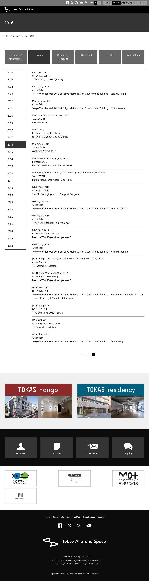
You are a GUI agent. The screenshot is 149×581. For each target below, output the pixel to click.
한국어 (142, 2)
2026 (10, 72)
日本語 (107, 2)
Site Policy (65, 517)
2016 (10, 144)
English (116, 2)
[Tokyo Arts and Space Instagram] (79, 523)
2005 (10, 224)
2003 (10, 238)
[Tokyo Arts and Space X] (70, 523)
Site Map (76, 517)
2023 (10, 94)
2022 (10, 101)
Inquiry (128, 453)
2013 (10, 166)
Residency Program (62, 56)
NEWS (110, 55)
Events (24, 36)
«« (84, 354)
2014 (10, 159)
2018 (10, 130)
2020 (10, 115)
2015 (10, 151)
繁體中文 (125, 2)
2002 (10, 245)
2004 (10, 231)
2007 (10, 209)
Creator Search (21, 453)
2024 (10, 86)
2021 (10, 108)
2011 (10, 180)
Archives (14, 36)
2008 (10, 202)
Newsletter (92, 453)
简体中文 (134, 2)
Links (55, 517)
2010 (10, 187)
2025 (10, 79)
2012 (10, 173)
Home (47, 517)
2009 (10, 195)
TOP (6, 36)
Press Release (133, 55)
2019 (10, 123)
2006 (10, 216)
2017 (10, 137)
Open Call (86, 55)
